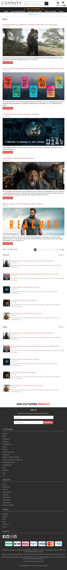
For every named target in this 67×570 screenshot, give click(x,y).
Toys (4, 473)
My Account (6, 487)
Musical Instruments (9, 462)
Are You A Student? (8, 505)
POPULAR (6, 255)
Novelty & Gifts (7, 465)
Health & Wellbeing (8, 452)
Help (4, 519)
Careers (5, 516)
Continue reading (8, 62)
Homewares (6, 454)
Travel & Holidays (50, 11)
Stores (4, 527)
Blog (4, 522)
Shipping (5, 514)
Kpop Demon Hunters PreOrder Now (33, 14)
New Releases (7, 500)
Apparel (5, 434)
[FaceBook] (4, 537)
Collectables (6, 439)
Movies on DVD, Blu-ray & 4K (11, 457)
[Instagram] (12, 537)
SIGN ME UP (48, 422)
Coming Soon (6, 497)
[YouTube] (15, 537)
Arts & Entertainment (17, 11)
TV (3, 475)
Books (6, 11)
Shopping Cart (7, 492)
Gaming (5, 449)
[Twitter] (8, 537)
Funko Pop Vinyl (7, 444)
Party (4, 467)
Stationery (6, 470)
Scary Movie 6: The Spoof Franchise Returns (19, 158)
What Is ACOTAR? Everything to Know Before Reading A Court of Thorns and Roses (33, 68)
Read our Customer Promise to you (33, 561)
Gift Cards (5, 494)
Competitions (6, 502)
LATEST (5, 327)
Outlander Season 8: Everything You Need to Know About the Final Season (30, 25)
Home (4, 484)
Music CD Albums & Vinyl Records (12, 460)
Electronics (6, 441)
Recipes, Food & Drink (34, 11)
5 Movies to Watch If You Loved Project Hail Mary (21, 114)
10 (57, 249)
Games (5, 447)
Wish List (5, 489)
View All (61, 255)
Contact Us (6, 524)
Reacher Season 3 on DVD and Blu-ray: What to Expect (23, 204)
